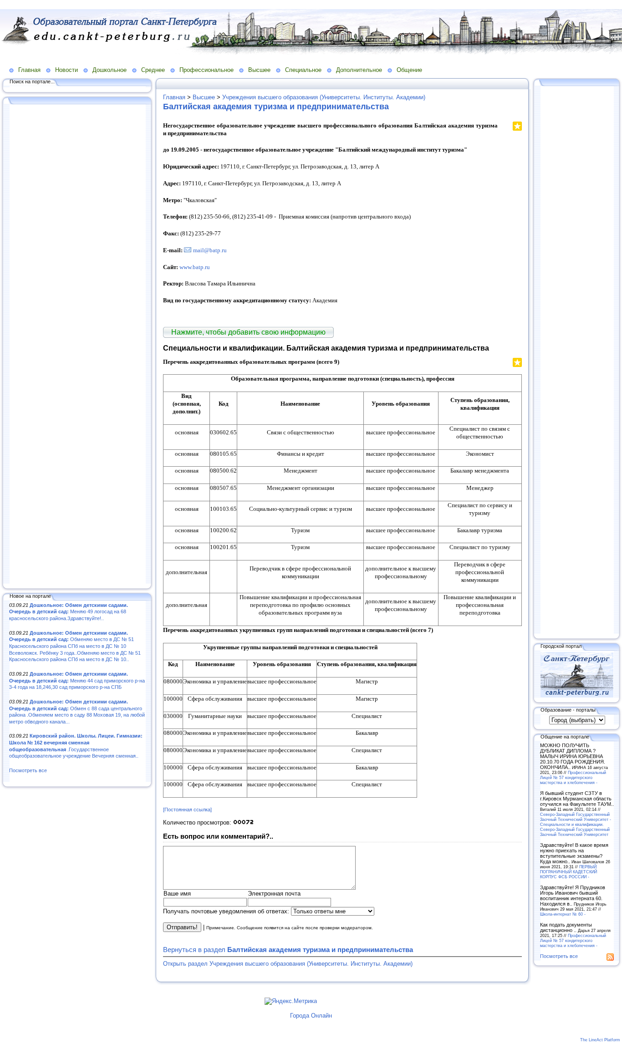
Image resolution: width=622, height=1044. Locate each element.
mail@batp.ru (210, 250)
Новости (66, 69)
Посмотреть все (28, 770)
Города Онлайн (311, 1015)
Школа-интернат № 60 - (563, 914)
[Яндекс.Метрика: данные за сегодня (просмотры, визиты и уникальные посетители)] (291, 1001)
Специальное (303, 69)
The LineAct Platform (600, 1040)
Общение (409, 69)
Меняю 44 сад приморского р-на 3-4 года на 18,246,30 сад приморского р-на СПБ (77, 680)
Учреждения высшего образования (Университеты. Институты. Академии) (323, 97)
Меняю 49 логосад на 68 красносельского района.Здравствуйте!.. (68, 611)
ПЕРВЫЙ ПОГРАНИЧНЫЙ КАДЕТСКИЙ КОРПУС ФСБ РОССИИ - (568, 871)
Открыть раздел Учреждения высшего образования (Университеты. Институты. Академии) (288, 963)
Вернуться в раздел (288, 949)
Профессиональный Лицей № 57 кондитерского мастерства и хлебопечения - (573, 777)
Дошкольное (109, 69)
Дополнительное (359, 69)
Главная (29, 69)
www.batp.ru (194, 267)
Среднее (153, 69)
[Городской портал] (576, 695)
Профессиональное (206, 69)
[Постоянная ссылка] (187, 809)
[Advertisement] (77, 345)
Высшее (259, 69)
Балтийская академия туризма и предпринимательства (276, 106)
